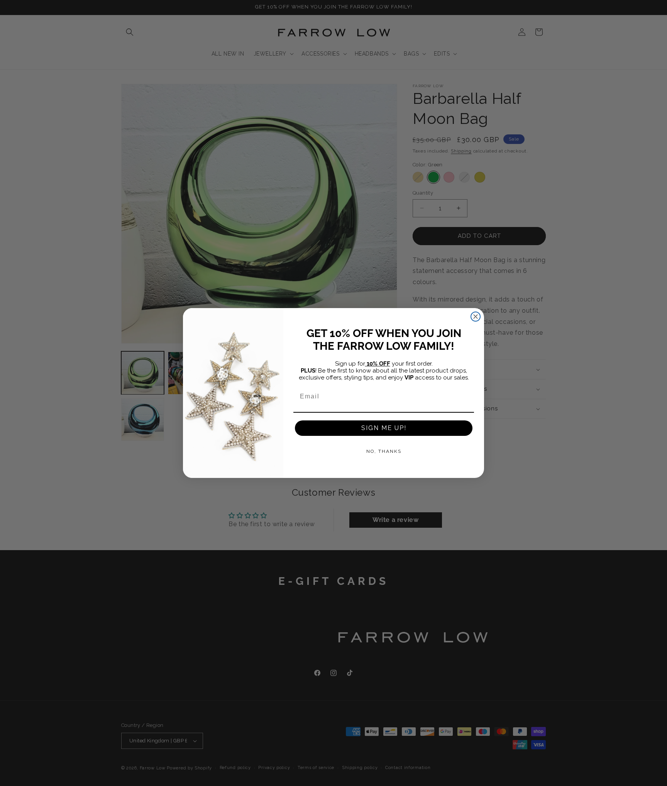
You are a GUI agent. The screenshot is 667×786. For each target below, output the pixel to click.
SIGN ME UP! (383, 428)
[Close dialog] (475, 316)
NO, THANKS (383, 451)
